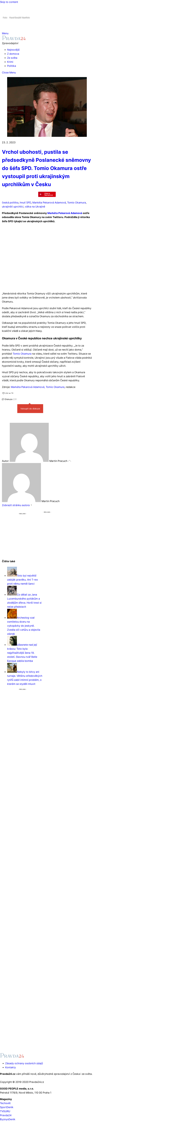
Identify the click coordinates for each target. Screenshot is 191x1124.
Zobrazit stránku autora (16, 505)
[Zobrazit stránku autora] (31, 505)
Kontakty (10, 1067)
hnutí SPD (25, 202)
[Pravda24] (14, 39)
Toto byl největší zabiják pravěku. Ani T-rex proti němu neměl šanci (22, 579)
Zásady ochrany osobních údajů (24, 1063)
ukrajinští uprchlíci (13, 206)
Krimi (10, 61)
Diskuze (10, 399)
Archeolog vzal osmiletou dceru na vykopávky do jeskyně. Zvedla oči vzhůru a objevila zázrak (23, 625)
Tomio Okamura (76, 202)
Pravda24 (5, 1115)
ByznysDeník (7, 1119)
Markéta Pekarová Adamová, (28, 387)
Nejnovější (13, 49)
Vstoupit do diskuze (30, 408)
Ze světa (12, 57)
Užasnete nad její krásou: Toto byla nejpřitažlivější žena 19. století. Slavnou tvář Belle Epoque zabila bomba (22, 652)
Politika (11, 65)
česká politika (10, 202)
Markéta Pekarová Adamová (49, 202)
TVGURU (5, 1111)
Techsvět (5, 1103)
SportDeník (6, 1107)
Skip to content (9, 2)
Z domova (13, 53)
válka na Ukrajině (35, 206)
